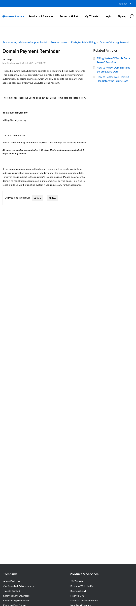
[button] (131, 16)
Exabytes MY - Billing (83, 42)
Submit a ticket (69, 16)
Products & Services (41, 16)
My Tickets (91, 16)
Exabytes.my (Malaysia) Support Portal (24, 42)
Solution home (59, 42)
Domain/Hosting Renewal (114, 42)
